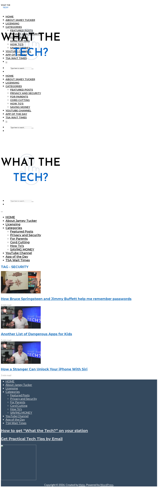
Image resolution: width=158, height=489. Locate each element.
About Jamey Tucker (20, 79)
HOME (10, 75)
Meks (82, 484)
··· (6, 120)
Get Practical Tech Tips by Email (32, 439)
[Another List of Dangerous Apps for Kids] (21, 327)
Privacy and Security (25, 93)
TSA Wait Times (16, 117)
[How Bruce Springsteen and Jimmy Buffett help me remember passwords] (21, 292)
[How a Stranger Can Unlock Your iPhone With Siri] (21, 362)
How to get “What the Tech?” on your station (44, 430)
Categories (14, 86)
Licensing (12, 82)
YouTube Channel (18, 110)
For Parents (19, 96)
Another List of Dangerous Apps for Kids (36, 334)
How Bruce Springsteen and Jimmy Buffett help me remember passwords (66, 299)
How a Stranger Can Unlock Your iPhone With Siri (44, 369)
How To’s (16, 103)
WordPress (106, 484)
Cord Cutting (20, 100)
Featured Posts (21, 89)
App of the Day (16, 113)
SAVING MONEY (20, 107)
